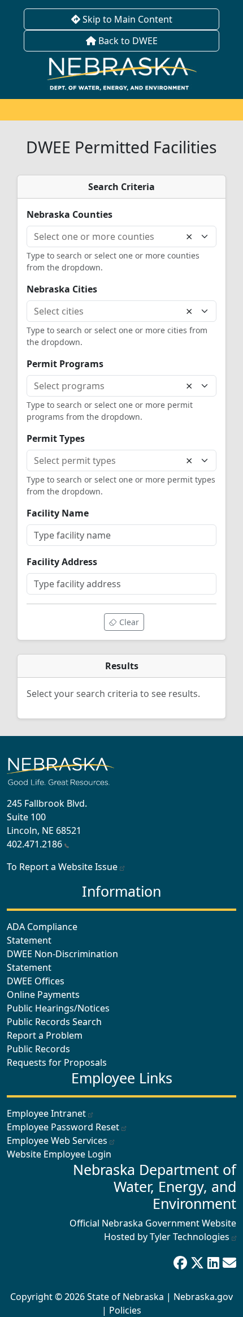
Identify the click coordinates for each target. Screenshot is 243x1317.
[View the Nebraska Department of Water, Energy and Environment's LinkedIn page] (215, 1262)
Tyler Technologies (189, 1236)
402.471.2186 (34, 844)
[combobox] (110, 236)
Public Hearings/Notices (58, 1008)
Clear (128, 622)
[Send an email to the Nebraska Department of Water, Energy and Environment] (229, 1262)
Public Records (38, 1049)
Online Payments (43, 994)
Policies (125, 1310)
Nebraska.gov (203, 1296)
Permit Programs (65, 364)
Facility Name (58, 513)
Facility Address (62, 562)
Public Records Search (54, 1021)
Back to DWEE (127, 41)
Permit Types (56, 438)
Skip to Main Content (126, 19)
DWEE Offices (35, 981)
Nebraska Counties (69, 214)
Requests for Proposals (57, 1062)
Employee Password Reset (63, 1127)
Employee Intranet (46, 1113)
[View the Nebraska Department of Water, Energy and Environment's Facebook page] (181, 1262)
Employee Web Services (57, 1140)
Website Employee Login (59, 1154)
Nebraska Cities (62, 289)
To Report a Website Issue (63, 866)
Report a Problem (45, 1035)
